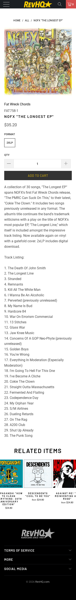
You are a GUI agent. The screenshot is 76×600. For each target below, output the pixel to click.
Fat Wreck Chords (17, 104)
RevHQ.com (42, 581)
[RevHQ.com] (38, 4)
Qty (7, 154)
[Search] (61, 4)
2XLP (10, 142)
